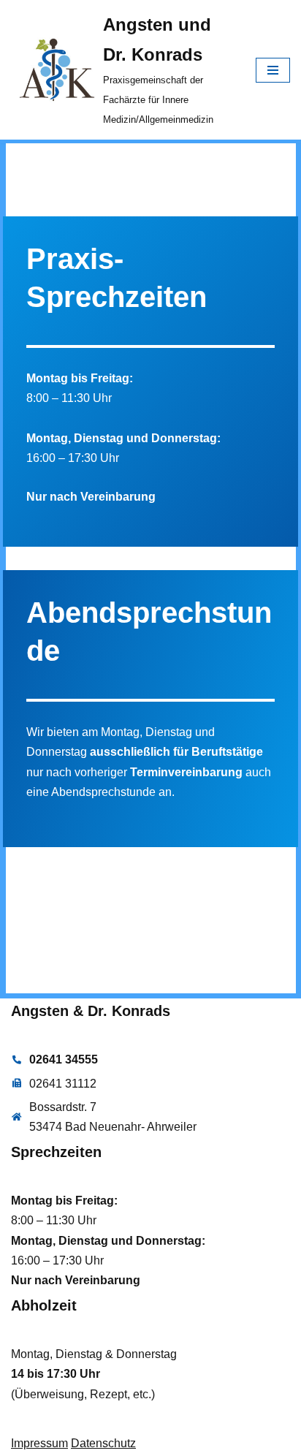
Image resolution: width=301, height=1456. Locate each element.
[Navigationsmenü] (273, 70)
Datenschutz (103, 1443)
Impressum (39, 1443)
